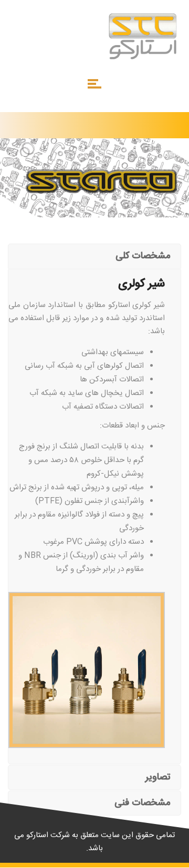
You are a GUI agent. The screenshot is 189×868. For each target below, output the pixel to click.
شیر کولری (148, 305)
